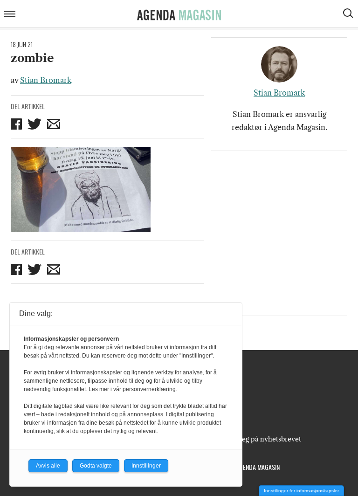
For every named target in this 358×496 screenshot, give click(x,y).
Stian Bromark (45, 80)
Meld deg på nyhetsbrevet (260, 439)
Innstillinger (146, 465)
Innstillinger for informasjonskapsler (301, 490)
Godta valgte (96, 465)
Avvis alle (48, 465)
